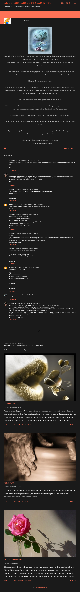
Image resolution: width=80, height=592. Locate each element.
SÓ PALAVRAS (10, 403)
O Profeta (11, 267)
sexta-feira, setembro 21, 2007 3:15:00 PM (28, 303)
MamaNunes (12, 174)
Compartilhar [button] (68, 148)
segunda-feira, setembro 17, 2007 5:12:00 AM (27, 160)
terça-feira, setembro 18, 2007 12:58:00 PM (26, 214)
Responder (12, 170)
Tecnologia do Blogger (41, 587)
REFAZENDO (9, 483)
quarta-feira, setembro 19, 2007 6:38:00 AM (27, 267)
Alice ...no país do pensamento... (28, 3)
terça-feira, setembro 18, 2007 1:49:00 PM (26, 233)
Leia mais (72, 425)
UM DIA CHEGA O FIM (13, 559)
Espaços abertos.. (13, 204)
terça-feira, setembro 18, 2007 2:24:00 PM (26, 248)
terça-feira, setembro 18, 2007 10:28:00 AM (31, 204)
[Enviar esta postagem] (5, 148)
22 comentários (24, 425)
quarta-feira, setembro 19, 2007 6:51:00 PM (25, 295)
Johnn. (10, 295)
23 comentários (24, 501)
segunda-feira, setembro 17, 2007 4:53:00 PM (29, 174)
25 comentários (24, 581)
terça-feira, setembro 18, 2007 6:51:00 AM (26, 189)
